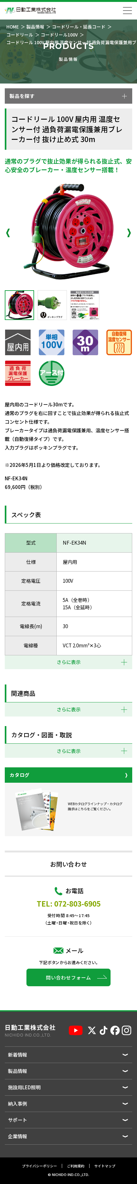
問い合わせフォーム (68, 977)
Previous (8, 233)
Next (129, 233)
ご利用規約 (75, 1166)
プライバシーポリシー (39, 1166)
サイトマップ (104, 1166)
